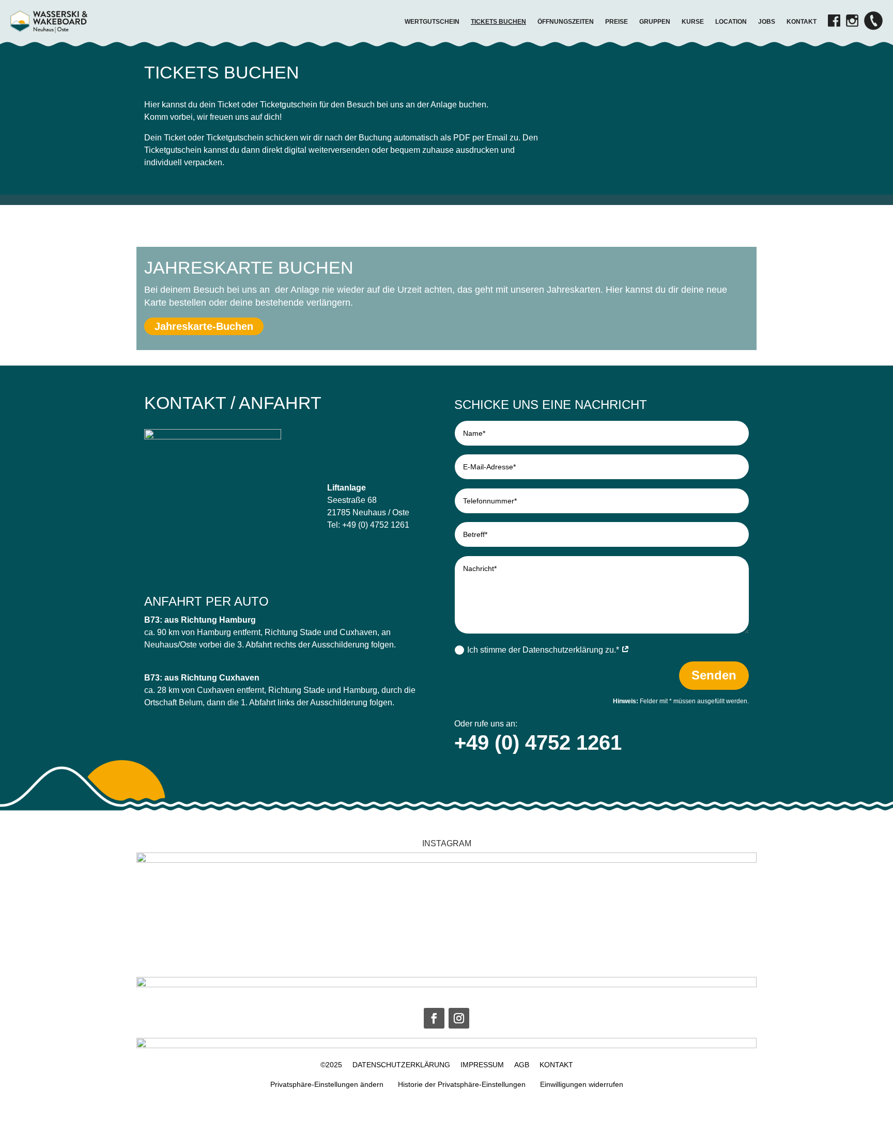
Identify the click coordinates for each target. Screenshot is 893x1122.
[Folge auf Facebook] (434, 1018)
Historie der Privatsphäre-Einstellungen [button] (462, 1084)
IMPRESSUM (482, 1065)
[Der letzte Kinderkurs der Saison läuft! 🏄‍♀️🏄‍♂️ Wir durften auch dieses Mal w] (598, 919)
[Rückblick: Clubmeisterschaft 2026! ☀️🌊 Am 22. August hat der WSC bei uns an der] (192, 919)
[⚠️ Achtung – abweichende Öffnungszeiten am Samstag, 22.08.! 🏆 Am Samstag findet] (294, 919)
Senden (713, 675)
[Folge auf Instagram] (459, 1018)
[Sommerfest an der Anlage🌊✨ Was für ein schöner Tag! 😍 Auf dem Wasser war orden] (395, 919)
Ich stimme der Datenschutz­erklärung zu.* (544, 649)
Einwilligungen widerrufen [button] (581, 1084)
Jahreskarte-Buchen (204, 326)
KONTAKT (556, 1065)
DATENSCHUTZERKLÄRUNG (401, 1065)
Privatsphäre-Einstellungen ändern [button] (326, 1084)
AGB (521, 1065)
